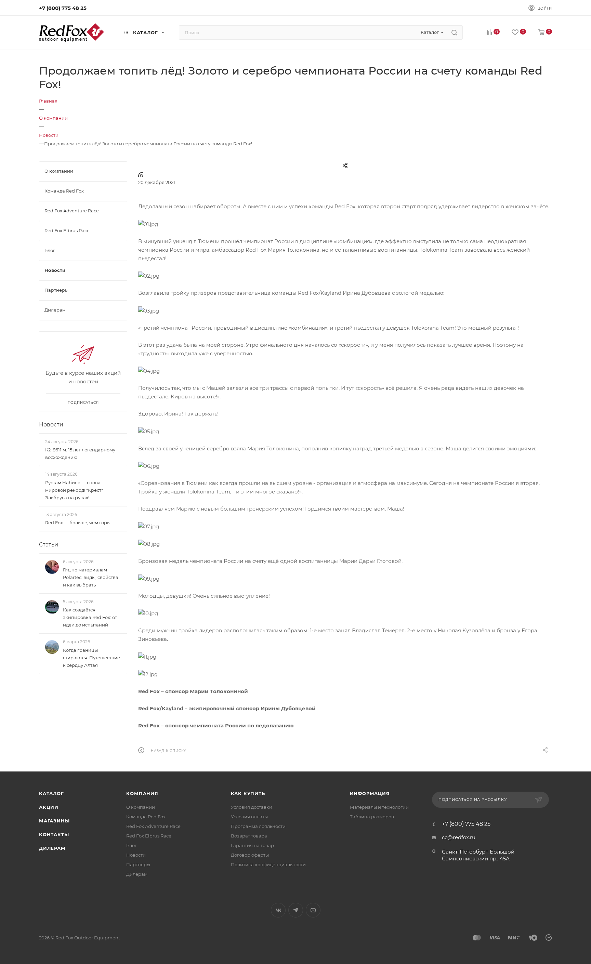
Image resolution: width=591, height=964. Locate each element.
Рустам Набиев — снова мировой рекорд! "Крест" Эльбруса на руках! (74, 490)
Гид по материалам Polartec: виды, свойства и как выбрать (90, 577)
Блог (131, 845)
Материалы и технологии (379, 807)
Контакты (54, 834)
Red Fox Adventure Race (153, 826)
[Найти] (454, 32)
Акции (48, 807)
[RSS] (140, 174)
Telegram (295, 910)
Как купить (248, 793)
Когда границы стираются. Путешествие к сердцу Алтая (91, 657)
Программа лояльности (258, 826)
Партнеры (138, 864)
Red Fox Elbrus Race (148, 835)
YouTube (313, 910)
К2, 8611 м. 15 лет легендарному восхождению (80, 453)
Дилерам (52, 848)
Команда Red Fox (146, 816)
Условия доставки (251, 807)
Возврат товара (249, 835)
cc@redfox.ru (458, 837)
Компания (142, 793)
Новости (51, 424)
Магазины (54, 820)
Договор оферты (250, 855)
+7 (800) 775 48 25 (63, 8)
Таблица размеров (372, 816)
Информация (370, 793)
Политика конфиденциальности (268, 864)
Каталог (51, 793)
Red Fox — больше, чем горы (77, 522)
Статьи (48, 544)
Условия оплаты (249, 816)
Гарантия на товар (252, 845)
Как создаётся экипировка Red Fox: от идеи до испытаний (90, 617)
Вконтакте (278, 910)
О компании (140, 807)
